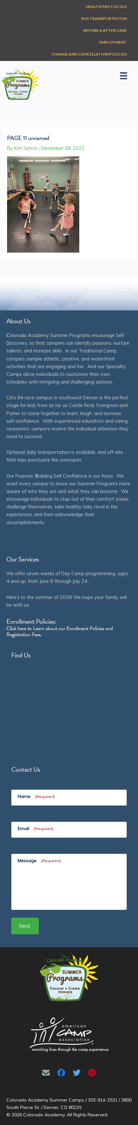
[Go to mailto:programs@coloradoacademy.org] (46, 1072)
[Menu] (124, 76)
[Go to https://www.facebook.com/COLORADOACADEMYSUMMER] (61, 1072)
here (22, 628)
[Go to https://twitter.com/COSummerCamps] (76, 1072)
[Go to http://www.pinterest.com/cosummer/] (92, 1072)
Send (24, 926)
